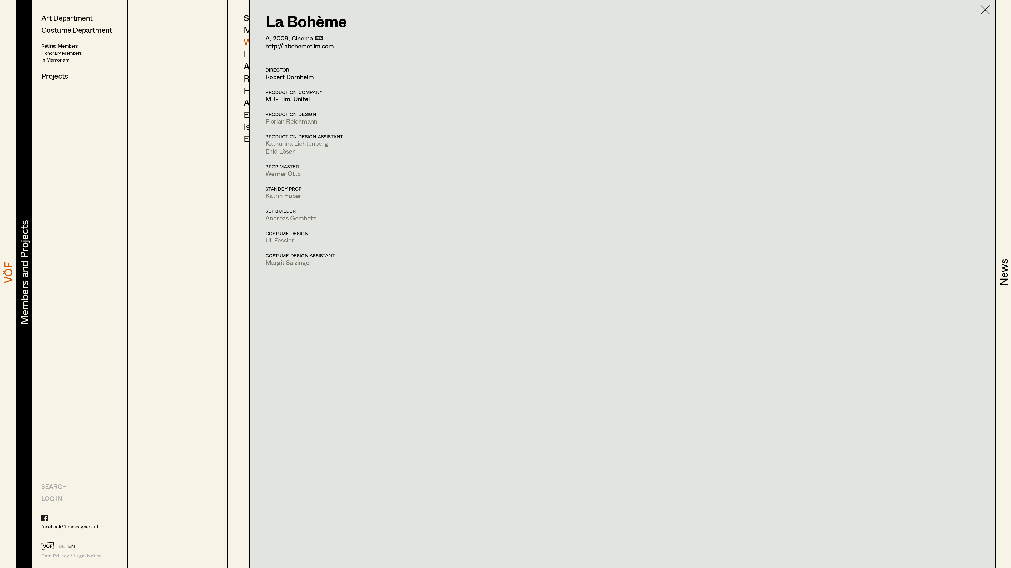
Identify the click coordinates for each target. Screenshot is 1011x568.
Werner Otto (282, 173)
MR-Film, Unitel (287, 99)
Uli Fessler (279, 240)
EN (71, 546)
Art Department (66, 17)
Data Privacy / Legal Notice (71, 556)
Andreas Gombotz (290, 218)
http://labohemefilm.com (299, 46)
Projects (54, 76)
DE (61, 546)
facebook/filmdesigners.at (69, 526)
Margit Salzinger (288, 262)
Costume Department (76, 30)
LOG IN (51, 498)
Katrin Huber (283, 195)
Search (54, 486)
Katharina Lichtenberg (296, 143)
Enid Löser (280, 151)
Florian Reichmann (291, 121)
